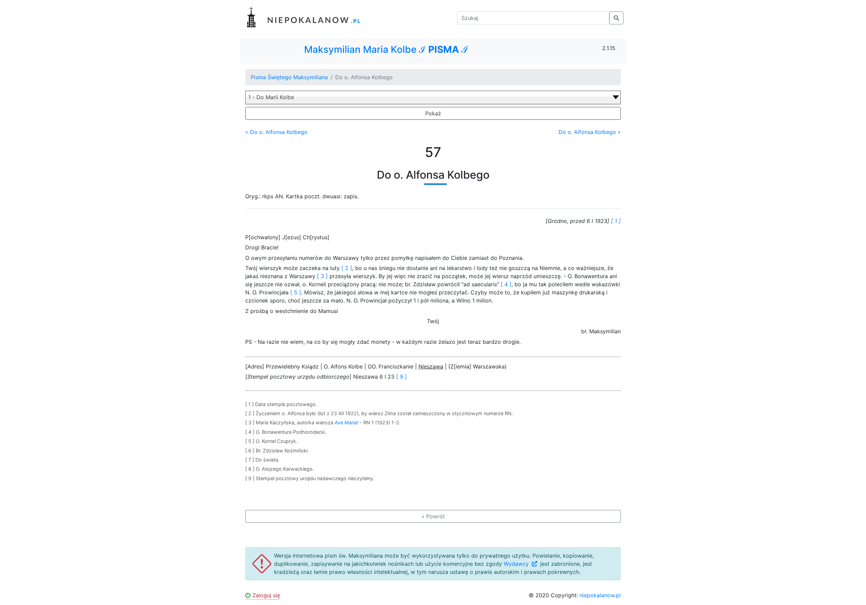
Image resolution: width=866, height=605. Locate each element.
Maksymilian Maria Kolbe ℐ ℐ (386, 49)
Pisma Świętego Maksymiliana (289, 77)
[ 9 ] (401, 376)
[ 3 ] (322, 276)
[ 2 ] (346, 268)
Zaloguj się (265, 595)
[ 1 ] (616, 221)
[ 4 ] (506, 284)
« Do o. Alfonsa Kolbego (276, 132)
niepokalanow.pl (600, 595)
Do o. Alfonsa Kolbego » (590, 132)
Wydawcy (517, 563)
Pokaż (433, 113)
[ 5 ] (295, 292)
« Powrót (433, 516)
